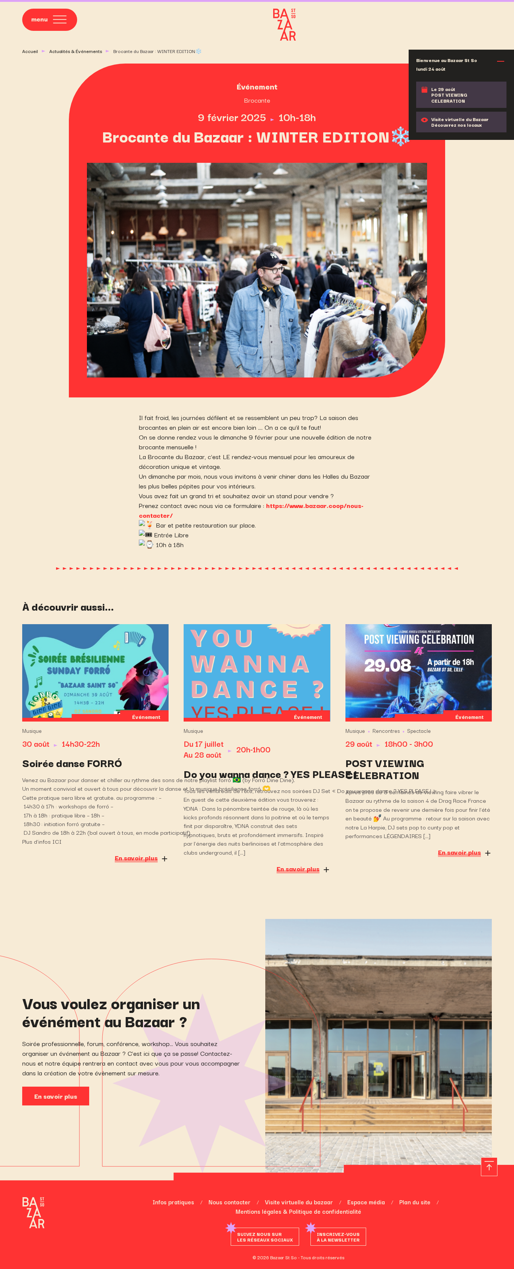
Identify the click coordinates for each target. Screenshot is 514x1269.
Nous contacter (229, 1201)
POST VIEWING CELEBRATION (384, 769)
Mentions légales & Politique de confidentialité (298, 1211)
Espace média (366, 1201)
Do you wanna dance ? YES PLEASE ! (257, 773)
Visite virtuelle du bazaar (299, 1201)
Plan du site (414, 1201)
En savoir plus (55, 1096)
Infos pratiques (173, 1201)
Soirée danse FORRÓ (72, 763)
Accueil (30, 51)
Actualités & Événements (75, 51)
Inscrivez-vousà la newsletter (338, 1236)
